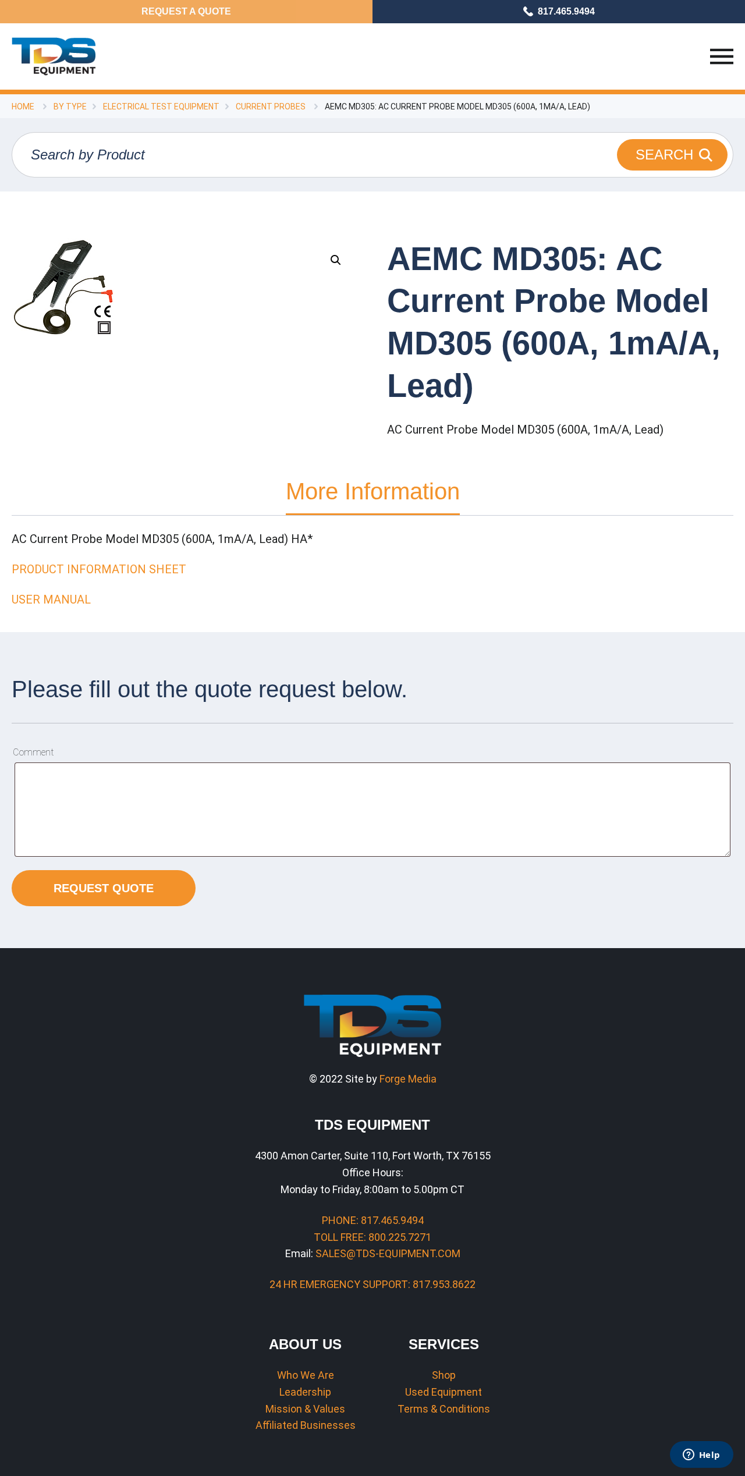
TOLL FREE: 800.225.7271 (372, 1237)
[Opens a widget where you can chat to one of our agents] (701, 1455)
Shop (444, 1375)
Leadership (305, 1392)
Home (23, 106)
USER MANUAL (51, 599)
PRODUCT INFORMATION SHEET (99, 569)
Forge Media (408, 1079)
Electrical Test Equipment (161, 106)
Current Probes (271, 106)
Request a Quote (186, 11)
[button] (335, 260)
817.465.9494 (566, 11)
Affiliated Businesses (306, 1425)
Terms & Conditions (444, 1409)
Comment (33, 752)
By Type (70, 106)
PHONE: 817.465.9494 (373, 1220)
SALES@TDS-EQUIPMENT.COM (387, 1253)
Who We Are (305, 1375)
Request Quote (104, 888)
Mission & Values (305, 1409)
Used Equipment (443, 1392)
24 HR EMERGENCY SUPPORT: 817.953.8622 (372, 1284)
